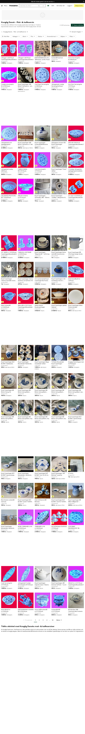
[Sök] (39, 5)
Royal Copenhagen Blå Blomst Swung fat (7, 391)
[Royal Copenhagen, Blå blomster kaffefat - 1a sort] (59, 574)
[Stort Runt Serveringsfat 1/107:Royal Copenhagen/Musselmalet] (76, 75)
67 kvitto (70, 473)
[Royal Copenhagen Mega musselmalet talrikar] (42, 353)
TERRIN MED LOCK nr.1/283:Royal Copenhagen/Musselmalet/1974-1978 (42, 527)
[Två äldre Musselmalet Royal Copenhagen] (59, 353)
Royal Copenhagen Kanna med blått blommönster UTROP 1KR (58, 253)
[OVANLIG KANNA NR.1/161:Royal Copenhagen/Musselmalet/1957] (26, 160)
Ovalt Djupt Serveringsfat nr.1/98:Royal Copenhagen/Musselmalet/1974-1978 (42, 85)
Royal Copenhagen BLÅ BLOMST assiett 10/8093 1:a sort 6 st (25, 501)
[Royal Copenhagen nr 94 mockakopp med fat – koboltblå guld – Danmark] (59, 269)
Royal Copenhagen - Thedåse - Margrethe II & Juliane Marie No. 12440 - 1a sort (58, 196)
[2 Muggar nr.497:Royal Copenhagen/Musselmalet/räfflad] (9, 48)
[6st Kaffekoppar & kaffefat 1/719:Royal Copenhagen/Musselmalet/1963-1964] (59, 517)
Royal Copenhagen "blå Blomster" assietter (58, 474)
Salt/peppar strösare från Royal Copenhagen (58, 143)
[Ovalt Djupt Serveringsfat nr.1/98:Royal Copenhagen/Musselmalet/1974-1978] (42, 75)
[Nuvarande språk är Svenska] (48, 5)
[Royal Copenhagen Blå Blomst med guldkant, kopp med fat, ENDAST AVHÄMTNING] (76, 381)
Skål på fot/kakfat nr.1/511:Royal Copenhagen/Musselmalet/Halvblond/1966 (26, 196)
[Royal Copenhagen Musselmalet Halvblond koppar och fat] (9, 517)
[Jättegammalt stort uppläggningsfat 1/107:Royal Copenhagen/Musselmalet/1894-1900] (9, 133)
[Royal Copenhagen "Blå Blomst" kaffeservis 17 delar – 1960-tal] (26, 133)
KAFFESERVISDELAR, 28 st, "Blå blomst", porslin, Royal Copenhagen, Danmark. (42, 58)
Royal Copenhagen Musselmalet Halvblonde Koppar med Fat (24, 363)
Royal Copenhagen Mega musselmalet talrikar (42, 362)
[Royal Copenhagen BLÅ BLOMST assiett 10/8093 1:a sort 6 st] (26, 490)
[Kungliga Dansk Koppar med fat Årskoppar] (76, 353)
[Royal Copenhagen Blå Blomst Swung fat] (9, 381)
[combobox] (30, 5)
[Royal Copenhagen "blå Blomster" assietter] (59, 464)
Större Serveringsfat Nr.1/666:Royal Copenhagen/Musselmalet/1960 (76, 58)
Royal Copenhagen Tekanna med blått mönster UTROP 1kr (9, 279)
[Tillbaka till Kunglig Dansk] (2, 32)
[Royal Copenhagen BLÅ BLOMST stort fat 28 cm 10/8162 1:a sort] (42, 464)
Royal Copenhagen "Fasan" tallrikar (59, 170)
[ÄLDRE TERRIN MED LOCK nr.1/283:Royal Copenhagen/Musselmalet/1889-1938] (26, 517)
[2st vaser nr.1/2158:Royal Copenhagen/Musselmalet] (76, 186)
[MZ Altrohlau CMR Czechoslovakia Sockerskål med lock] (76, 600)
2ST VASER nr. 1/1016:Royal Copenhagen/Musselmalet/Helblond (9, 253)
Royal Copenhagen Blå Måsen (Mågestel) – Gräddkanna (74, 501)
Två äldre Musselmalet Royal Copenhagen (57, 362)
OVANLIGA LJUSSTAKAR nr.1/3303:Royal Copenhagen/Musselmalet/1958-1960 (26, 253)
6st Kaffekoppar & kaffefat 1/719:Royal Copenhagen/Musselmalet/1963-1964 (59, 527)
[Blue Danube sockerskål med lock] (9, 490)
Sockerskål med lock (57, 57)
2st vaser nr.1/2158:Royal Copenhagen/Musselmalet (75, 196)
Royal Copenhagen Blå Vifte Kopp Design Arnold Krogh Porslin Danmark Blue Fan (75, 253)
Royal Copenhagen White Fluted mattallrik (75, 306)
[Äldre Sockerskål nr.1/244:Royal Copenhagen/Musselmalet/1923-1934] (9, 296)
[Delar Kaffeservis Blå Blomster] (42, 490)
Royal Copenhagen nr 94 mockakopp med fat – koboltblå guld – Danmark (58, 279)
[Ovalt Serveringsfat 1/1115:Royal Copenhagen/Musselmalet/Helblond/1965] (9, 574)
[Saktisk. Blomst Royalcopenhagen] (42, 296)
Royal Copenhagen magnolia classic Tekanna (42, 583)
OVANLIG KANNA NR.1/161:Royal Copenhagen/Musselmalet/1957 (26, 170)
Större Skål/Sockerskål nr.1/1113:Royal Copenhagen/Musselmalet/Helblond (42, 610)
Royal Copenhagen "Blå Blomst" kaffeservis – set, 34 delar (25, 85)
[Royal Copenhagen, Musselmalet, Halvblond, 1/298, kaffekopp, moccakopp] (26, 464)
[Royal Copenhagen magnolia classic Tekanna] (42, 574)
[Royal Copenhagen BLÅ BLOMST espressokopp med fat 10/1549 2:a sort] (76, 407)
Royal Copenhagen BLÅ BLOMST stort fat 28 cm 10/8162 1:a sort (41, 474)
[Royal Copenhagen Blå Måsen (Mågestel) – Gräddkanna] (76, 490)
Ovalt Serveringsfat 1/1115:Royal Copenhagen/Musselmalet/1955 (42, 170)
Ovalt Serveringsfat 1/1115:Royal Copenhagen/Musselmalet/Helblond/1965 (9, 584)
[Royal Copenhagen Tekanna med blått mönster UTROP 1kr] (9, 269)
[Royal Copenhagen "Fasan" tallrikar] (59, 160)
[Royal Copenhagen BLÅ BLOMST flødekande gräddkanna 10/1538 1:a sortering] (9, 353)
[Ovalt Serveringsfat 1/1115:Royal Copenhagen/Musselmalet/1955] (42, 160)
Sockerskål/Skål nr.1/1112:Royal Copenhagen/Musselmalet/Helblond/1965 (59, 610)
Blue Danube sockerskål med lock (7, 500)
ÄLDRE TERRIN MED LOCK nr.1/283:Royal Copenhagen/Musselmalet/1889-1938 (26, 527)
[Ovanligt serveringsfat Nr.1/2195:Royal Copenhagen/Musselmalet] (9, 75)
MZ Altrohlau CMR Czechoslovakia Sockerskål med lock (75, 610)
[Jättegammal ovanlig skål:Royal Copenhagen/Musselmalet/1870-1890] (9, 160)
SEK (52, 5)
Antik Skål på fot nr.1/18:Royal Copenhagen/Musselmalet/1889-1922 (9, 610)
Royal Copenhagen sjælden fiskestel (59, 306)
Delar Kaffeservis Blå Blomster (40, 500)
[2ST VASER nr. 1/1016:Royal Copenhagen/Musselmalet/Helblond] (9, 243)
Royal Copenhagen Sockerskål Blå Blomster (41, 143)
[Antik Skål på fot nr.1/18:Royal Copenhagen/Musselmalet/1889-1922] (9, 600)
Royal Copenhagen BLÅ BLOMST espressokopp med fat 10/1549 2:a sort (75, 417)
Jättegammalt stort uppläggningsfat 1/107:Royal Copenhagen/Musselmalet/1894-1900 (9, 143)
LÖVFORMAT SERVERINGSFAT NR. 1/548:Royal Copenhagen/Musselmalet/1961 (76, 527)
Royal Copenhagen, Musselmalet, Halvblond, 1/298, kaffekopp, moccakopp (24, 474)
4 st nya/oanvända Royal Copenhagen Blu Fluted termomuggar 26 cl (41, 279)
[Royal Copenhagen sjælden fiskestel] (59, 296)
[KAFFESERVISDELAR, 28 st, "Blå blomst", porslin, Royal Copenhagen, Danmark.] (42, 48)
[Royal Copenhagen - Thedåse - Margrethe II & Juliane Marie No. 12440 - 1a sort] (59, 186)
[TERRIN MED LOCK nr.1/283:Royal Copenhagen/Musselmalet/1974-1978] (42, 517)
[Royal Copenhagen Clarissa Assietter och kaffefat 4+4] (26, 269)
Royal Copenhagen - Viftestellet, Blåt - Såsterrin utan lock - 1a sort (42, 196)
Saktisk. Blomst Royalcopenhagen (40, 306)
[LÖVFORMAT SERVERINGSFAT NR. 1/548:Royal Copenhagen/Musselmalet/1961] (76, 517)
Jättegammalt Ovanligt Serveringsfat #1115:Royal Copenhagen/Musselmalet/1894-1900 (26, 584)
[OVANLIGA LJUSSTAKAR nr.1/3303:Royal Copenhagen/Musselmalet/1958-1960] (26, 243)
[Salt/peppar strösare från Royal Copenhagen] (59, 133)
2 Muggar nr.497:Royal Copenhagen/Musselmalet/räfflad (9, 58)
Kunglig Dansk (7, 32)
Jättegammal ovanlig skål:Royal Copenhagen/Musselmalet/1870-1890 (9, 170)
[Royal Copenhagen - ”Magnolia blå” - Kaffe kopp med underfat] (42, 243)
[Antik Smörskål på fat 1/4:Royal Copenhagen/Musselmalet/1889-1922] (76, 269)
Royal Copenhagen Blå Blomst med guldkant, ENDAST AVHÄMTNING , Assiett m (24, 391)
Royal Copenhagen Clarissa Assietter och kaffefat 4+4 (25, 279)
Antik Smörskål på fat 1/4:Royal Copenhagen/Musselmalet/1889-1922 (76, 279)
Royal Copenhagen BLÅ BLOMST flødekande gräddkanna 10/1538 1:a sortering (7, 363)
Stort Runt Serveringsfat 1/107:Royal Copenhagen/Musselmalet (75, 85)
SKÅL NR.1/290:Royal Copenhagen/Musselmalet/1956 (76, 143)
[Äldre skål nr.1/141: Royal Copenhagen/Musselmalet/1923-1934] (26, 296)
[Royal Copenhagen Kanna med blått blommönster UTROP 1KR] (59, 243)
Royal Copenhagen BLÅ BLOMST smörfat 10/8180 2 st (59, 501)
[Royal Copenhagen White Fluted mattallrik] (76, 296)
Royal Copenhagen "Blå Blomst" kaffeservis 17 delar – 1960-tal (26, 143)
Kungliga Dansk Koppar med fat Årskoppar (76, 362)
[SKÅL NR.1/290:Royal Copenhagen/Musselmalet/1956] (76, 133)
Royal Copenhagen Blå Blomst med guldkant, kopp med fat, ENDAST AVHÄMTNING (75, 391)
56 (52, 620)
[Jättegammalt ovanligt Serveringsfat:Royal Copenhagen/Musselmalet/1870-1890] (59, 75)
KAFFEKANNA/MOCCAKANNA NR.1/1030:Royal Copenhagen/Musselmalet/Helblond (26, 610)
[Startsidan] (13, 5)
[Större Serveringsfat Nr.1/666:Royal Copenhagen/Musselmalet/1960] (76, 48)
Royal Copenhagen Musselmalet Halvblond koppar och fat (7, 527)
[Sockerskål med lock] (59, 48)
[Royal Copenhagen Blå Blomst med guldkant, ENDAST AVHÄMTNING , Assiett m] (26, 381)
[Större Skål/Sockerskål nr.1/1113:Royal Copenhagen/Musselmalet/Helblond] (42, 600)
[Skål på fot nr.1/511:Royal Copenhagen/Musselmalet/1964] (76, 574)
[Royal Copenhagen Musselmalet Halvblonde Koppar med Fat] (26, 353)
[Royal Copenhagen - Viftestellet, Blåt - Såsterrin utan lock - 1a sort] (42, 186)
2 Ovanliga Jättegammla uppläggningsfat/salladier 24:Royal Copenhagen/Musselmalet (75, 170)
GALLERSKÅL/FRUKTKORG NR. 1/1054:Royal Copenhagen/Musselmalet (8, 196)
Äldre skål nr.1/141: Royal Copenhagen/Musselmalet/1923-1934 (26, 306)
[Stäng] (83, 1)
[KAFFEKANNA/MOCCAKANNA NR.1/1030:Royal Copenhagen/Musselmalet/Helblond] (26, 600)
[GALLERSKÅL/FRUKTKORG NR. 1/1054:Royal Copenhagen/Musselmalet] (9, 186)
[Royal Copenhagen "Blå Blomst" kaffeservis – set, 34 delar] (26, 75)
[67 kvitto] (76, 464)
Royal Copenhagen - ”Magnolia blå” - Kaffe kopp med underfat (42, 253)
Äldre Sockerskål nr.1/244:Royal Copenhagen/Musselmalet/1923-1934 (9, 306)
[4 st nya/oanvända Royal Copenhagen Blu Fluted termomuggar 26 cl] (42, 269)
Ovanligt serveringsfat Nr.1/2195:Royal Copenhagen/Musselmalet (8, 85)
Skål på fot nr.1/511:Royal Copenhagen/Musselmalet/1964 (76, 583)
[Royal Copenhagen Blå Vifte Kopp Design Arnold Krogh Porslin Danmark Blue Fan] (76, 243)
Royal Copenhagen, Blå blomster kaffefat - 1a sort (58, 583)
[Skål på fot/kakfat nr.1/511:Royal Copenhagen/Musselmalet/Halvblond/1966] (26, 186)
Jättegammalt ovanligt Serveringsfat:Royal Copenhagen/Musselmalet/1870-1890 (59, 85)
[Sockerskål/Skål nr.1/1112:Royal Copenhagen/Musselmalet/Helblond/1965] (59, 600)
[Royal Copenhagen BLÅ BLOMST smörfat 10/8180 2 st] (59, 490)
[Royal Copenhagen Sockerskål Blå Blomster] (42, 133)
